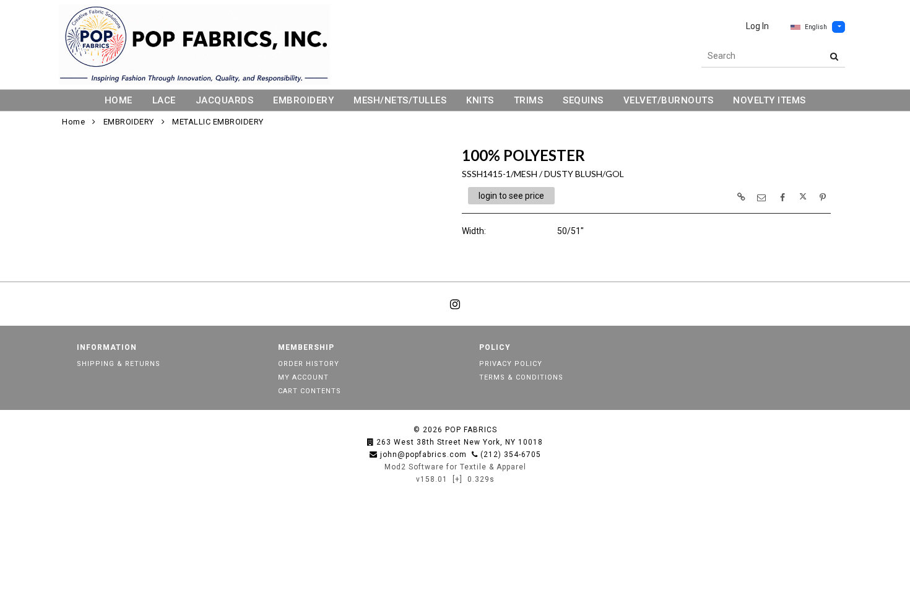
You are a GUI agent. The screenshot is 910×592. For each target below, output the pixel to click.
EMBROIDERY (303, 100)
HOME (118, 100)
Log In (757, 26)
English (816, 27)
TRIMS (529, 100)
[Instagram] (455, 304)
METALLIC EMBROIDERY (218, 121)
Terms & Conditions (521, 377)
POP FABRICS (471, 429)
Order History (308, 364)
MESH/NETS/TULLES (399, 100)
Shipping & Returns (118, 364)
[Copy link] (741, 197)
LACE (164, 100)
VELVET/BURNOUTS (668, 100)
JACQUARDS (225, 100)
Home (73, 121)
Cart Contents (309, 391)
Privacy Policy (510, 364)
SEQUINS (583, 100)
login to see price (511, 196)
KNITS (480, 100)
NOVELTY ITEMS (769, 100)
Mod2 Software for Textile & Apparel (455, 467)
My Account (303, 377)
